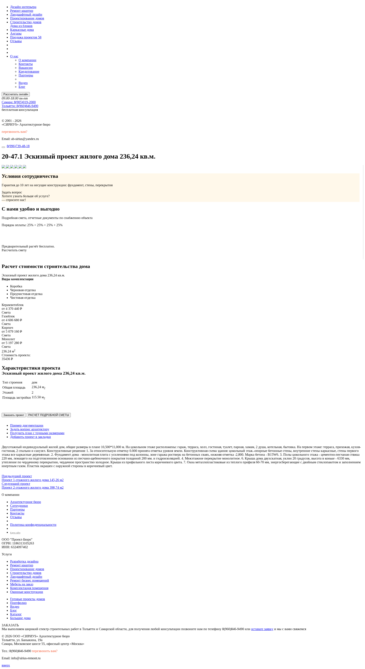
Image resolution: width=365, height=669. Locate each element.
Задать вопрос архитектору (29, 429)
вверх (6, 665)
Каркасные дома (22, 29)
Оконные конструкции (26, 592)
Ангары (16, 33)
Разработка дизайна (24, 561)
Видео (23, 83)
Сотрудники (19, 505)
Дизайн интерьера (23, 7)
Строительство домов (25, 22)
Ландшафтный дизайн (26, 14)
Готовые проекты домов (27, 599)
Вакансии (26, 67)
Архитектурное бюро (25, 502)
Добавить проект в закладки (30, 437)
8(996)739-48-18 (18, 146)
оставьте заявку (262, 629)
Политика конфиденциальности (33, 524)
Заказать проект (13, 415)
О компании (27, 60)
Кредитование (29, 71)
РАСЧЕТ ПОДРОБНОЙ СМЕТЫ (48, 415)
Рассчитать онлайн (15, 94)
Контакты (26, 64)
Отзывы (16, 41)
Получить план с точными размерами (37, 433)
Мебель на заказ (21, 584)
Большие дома (20, 618)
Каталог (16, 614)
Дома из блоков (21, 26)
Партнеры (26, 75)
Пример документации (26, 425)
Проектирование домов (27, 18)
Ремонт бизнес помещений (29, 580)
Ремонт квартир (21, 10)
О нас (14, 56)
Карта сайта (15, 533)
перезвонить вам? (14, 131)
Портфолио (18, 603)
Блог (22, 86)
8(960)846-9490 (20, 106)
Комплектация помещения (29, 588)
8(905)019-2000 (19, 102)
